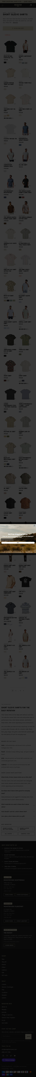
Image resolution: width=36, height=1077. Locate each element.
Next (18, 542)
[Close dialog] (34, 526)
